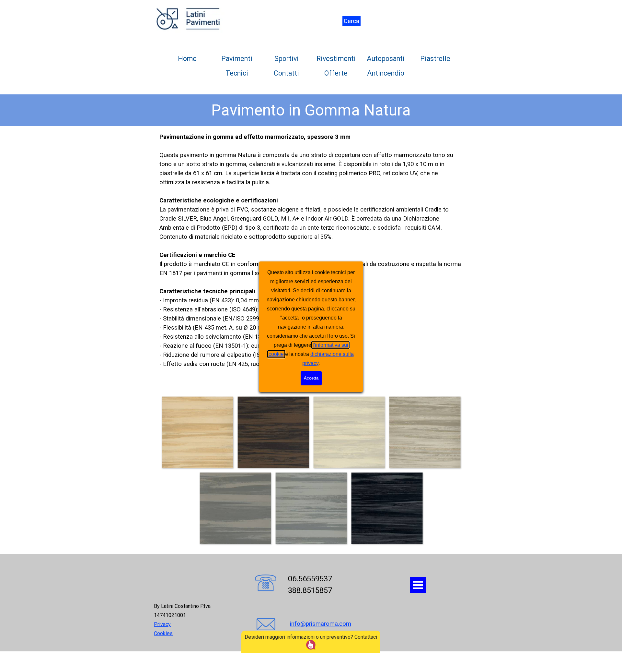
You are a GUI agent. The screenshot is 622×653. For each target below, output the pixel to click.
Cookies (163, 633)
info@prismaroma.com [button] (320, 623)
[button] (197, 432)
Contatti (286, 73)
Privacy (162, 624)
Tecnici (236, 73)
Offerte (336, 73)
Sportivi (286, 58)
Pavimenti (236, 58)
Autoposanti (386, 58)
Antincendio (385, 73)
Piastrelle (435, 58)
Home (187, 58)
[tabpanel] (311, 250)
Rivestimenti (336, 58)
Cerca (351, 21)
